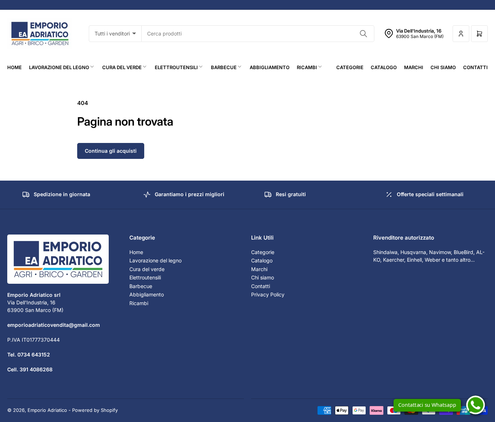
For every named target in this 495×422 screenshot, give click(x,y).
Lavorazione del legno (59, 67)
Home (14, 67)
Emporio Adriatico (47, 410)
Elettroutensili (176, 67)
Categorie (349, 67)
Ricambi (307, 67)
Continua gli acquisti (111, 151)
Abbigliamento (270, 67)
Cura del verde (122, 67)
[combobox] (258, 33)
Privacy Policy (267, 294)
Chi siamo (262, 277)
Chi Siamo (443, 67)
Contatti (475, 67)
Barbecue (224, 67)
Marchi (413, 67)
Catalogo (384, 67)
